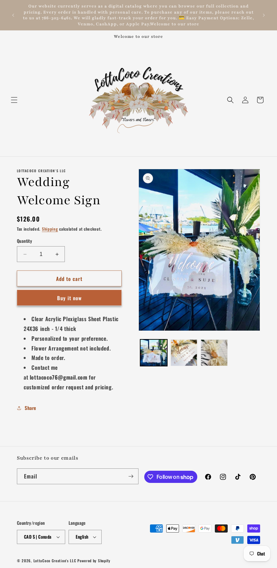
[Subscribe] (130, 476)
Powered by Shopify (93, 560)
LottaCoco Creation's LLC (54, 560)
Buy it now (69, 298)
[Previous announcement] (13, 15)
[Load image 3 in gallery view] (214, 352)
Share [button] (30, 407)
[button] (14, 100)
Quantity (24, 241)
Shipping (50, 229)
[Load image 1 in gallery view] (153, 352)
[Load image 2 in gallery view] (184, 352)
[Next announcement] (263, 15)
